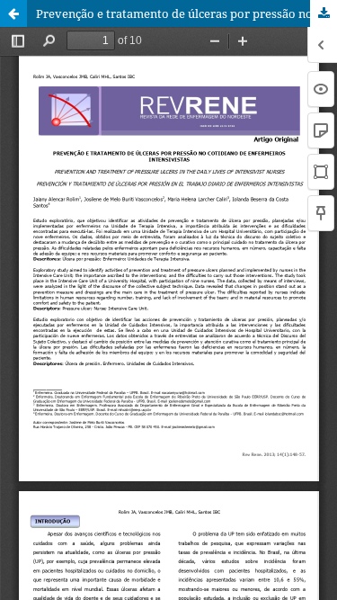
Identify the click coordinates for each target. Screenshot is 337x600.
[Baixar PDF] (323, 13)
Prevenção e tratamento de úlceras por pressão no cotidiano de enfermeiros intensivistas (186, 13)
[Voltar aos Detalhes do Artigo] (13, 13)
